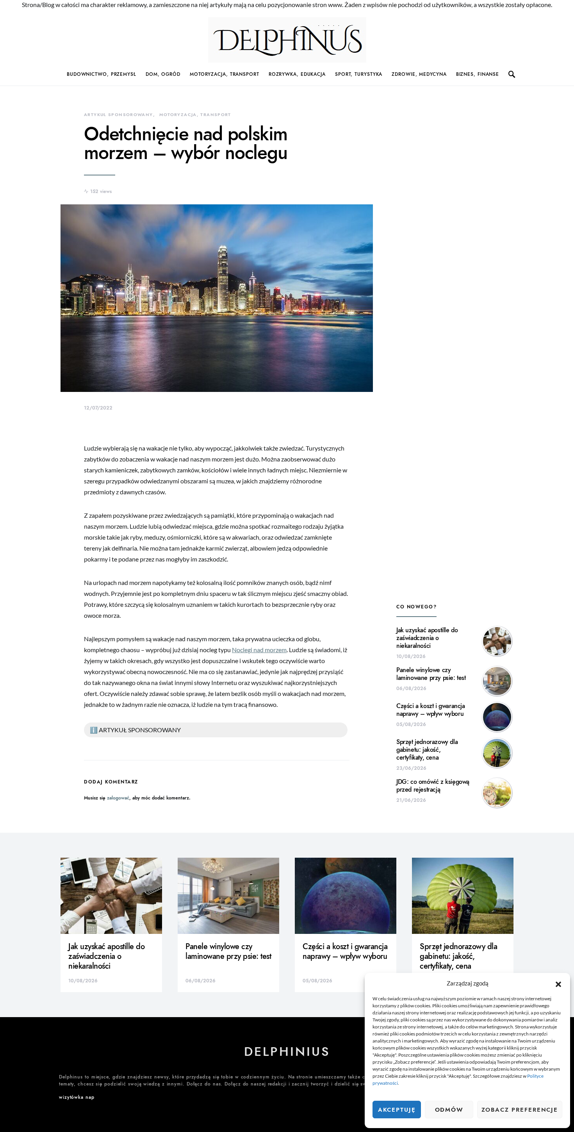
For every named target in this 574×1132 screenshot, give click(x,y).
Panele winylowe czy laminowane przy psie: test (431, 674)
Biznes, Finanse (477, 74)
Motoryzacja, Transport (224, 74)
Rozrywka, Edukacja (297, 74)
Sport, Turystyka (358, 74)
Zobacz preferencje (519, 1110)
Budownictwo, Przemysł (101, 74)
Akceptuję (397, 1110)
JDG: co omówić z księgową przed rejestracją (432, 786)
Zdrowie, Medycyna (419, 74)
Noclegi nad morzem (259, 649)
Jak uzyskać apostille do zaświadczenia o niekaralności (427, 638)
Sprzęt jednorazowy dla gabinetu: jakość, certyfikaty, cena (427, 750)
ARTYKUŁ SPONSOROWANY (118, 115)
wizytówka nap (76, 1097)
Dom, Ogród (163, 74)
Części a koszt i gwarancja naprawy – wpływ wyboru (430, 710)
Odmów (449, 1110)
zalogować (118, 798)
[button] (558, 983)
